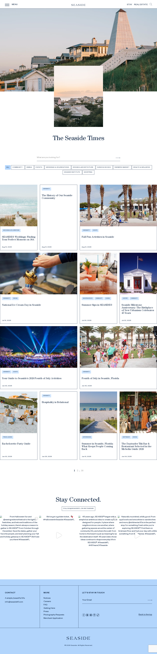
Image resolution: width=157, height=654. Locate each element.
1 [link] (74, 471)
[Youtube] (90, 615)
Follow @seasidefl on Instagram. (78, 508)
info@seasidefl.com (14, 602)
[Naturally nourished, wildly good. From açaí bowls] (137, 535)
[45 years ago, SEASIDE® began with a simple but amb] (98, 535)
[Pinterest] (94, 615)
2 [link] (77, 471)
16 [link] (82, 471)
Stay (129, 5)
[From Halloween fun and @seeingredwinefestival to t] (19, 535)
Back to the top (145, 615)
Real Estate (141, 5)
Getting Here (49, 608)
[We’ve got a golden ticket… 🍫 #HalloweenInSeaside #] (58, 535)
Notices (47, 598)
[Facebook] (83, 615)
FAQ (45, 605)
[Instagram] (87, 615)
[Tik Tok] (97, 615)
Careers (47, 602)
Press (46, 612)
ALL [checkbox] (7, 167)
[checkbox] (18, 167)
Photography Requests (54, 615)
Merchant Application (53, 618)
